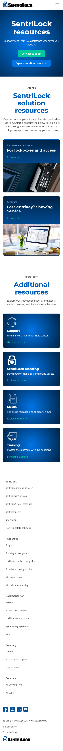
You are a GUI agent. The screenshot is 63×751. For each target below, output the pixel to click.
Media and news (14, 577)
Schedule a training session (19, 569)
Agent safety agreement (18, 626)
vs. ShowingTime (14, 684)
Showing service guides (17, 553)
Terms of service (11, 732)
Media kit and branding (17, 585)
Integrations (12, 519)
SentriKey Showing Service (19, 487)
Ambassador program (16, 659)
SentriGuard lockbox (16, 495)
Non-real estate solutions (18, 527)
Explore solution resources (31, 63)
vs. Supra (10, 692)
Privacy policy (10, 726)
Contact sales (12, 667)
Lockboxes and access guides (20, 561)
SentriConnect (13, 511)
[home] (18, 5)
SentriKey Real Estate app (19, 503)
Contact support (31, 53)
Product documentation (17, 610)
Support (9, 545)
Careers (9, 651)
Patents (9, 602)
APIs (8, 634)
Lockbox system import (17, 618)
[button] (57, 5)
